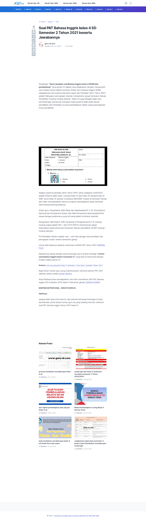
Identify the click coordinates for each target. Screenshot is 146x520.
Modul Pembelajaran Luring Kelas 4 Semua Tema (89, 408)
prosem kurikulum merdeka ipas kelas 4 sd (55, 373)
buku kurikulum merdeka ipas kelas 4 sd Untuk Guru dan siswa (54, 442)
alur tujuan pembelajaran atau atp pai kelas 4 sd (54, 408)
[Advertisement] (73, 65)
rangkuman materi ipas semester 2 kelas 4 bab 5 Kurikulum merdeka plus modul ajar (90, 443)
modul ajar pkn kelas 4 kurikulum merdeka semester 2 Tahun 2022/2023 (88, 374)
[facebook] (34, 32)
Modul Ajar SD (34, 3)
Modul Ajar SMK (88, 3)
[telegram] (34, 45)
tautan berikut (65, 274)
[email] (34, 54)
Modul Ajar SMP (51, 3)
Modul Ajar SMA (70, 3)
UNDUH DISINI (92, 282)
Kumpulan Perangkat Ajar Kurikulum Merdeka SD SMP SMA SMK (76, 516)
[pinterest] (34, 50)
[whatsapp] (34, 41)
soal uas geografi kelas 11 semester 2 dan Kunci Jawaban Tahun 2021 (74, 265)
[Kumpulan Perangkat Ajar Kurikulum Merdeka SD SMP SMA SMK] (19, 3)
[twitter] (34, 36)
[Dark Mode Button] (126, 3)
